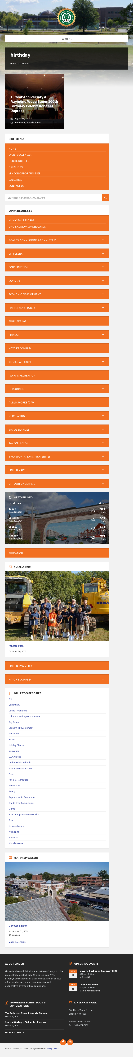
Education (14, 733)
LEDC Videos (15, 756)
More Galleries (17, 942)
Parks (11, 774)
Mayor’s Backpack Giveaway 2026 (98, 970)
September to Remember (22, 797)
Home (13, 63)
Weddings (14, 831)
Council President (18, 710)
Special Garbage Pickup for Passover (26, 1022)
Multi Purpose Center (91, 990)
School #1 (86, 977)
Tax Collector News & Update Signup (26, 1013)
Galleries (24, 63)
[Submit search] (105, 197)
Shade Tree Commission (21, 802)
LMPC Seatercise (88, 984)
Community (19, 122)
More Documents (14, 1032)
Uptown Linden (16, 826)
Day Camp (14, 722)
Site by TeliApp (53, 1048)
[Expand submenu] (103, 240)
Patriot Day (14, 785)
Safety (12, 791)
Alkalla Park (16, 645)
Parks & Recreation (18, 779)
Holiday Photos (16, 745)
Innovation (14, 750)
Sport (12, 820)
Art (10, 698)
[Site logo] (66, 28)
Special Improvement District (24, 814)
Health (12, 739)
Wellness (13, 837)
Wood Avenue (34, 122)
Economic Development (21, 727)
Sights (12, 808)
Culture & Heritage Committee (24, 716)
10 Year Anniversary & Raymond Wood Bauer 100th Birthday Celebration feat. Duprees (34, 103)
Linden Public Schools (20, 762)
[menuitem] (57, 149)
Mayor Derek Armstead (21, 768)
